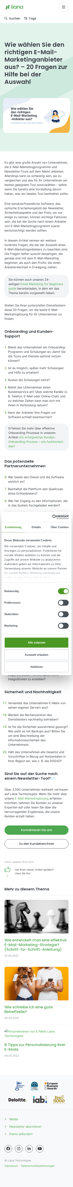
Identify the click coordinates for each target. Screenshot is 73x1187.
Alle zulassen (36, 642)
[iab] (40, 1099)
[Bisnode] (34, 1086)
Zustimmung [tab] (13, 527)
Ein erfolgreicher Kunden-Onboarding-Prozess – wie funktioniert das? (35, 441)
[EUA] (51, 1086)
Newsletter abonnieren (25, 1126)
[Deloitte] (17, 1099)
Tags (32, 18)
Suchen (14, 18)
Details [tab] (36, 527)
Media (13, 1119)
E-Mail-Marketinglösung (32, 798)
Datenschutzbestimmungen (38, 1165)
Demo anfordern (21, 1134)
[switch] (63, 603)
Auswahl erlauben (36, 654)
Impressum (11, 1165)
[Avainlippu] (20, 1086)
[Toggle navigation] (64, 7)
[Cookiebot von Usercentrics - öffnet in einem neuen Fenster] (52, 517)
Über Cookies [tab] (60, 527)
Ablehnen (36, 666)
